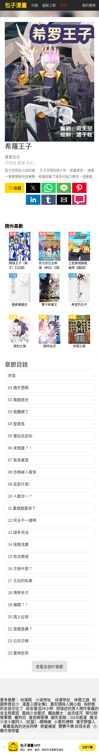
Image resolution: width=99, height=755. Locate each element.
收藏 (16, 188)
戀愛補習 (48, 726)
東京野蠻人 (85, 722)
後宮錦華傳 (38, 717)
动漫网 (26, 700)
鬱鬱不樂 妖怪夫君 (74, 726)
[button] (33, 188)
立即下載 (87, 747)
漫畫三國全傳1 (34, 704)
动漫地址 (62, 700)
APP (63, 5)
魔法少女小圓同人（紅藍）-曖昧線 (48, 719)
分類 (34, 5)
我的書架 (89, 5)
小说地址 (43, 700)
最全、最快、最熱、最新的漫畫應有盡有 (41, 749)
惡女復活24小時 (39, 709)
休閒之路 (81, 700)
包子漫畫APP (30, 745)
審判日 (20, 717)
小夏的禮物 (63, 722)
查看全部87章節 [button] (49, 667)
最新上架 (49, 5)
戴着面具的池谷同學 (20, 726)
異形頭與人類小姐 (65, 704)
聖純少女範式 (33, 713)
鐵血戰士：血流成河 (65, 713)
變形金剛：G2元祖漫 (69, 717)
